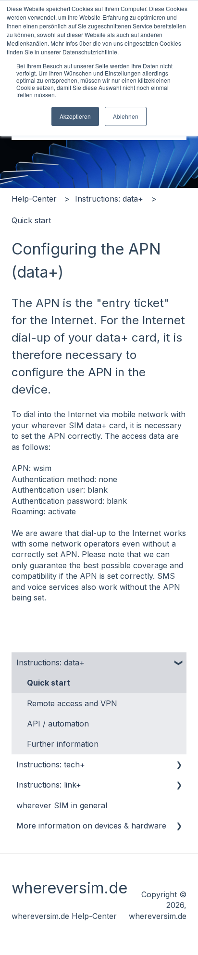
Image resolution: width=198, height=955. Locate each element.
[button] (178, 663)
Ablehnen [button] (125, 116)
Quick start (31, 220)
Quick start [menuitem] (48, 683)
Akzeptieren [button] (75, 116)
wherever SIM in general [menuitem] (61, 805)
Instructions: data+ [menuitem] (50, 662)
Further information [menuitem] (63, 744)
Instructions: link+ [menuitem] (48, 784)
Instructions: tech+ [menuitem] (50, 764)
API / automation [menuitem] (58, 723)
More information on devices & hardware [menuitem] (91, 825)
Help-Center (34, 199)
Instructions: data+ (109, 199)
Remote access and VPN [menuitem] (72, 703)
